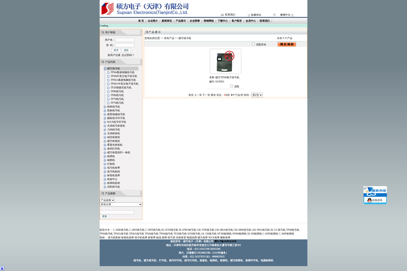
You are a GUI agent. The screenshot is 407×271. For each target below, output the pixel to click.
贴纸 (158, 237)
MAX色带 (214, 237)
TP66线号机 (106, 233)
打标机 (111, 163)
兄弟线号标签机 (116, 125)
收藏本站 (256, 14)
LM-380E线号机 (242, 229)
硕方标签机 (113, 141)
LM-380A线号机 (224, 229)
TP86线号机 (117, 95)
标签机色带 (113, 175)
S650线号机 (193, 233)
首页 (191, 95)
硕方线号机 (113, 68)
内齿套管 (181, 237)
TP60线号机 (292, 229)
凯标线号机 (113, 110)
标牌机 (111, 156)
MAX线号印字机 (116, 121)
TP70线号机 (117, 99)
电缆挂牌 (192, 237)
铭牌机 (111, 160)
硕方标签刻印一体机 (118, 152)
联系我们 (230, 14)
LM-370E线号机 (205, 229)
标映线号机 (113, 106)
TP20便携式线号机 (121, 87)
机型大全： (106, 229)
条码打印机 (113, 148)
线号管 (171, 237)
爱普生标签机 (115, 144)
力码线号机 (113, 129)
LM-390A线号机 (261, 229)
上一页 (198, 95)
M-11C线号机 (278, 229)
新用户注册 (114, 55)
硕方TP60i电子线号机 (227, 77)
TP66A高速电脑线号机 (123, 79)
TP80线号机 (117, 91)
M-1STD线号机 (169, 229)
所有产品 (169, 38)
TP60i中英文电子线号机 (124, 76)
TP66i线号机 (166, 233)
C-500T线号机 (153, 229)
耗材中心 (112, 179)
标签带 (152, 237)
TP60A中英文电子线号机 (124, 83)
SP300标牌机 (224, 233)
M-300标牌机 (254, 233)
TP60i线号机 (152, 233)
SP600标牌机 (239, 233)
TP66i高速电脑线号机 (123, 72)
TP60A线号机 (120, 233)
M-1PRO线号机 (187, 229)
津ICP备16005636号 (225, 241)
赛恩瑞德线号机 (116, 114)
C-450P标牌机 (270, 233)
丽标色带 (225, 237)
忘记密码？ (128, 55)
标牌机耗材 (113, 183)
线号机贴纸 (113, 171)
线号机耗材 (114, 237)
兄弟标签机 (113, 133)
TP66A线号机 (136, 233)
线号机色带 (113, 167)
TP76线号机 (117, 102)
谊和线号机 (113, 186)
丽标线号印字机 (116, 118)
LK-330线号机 (209, 233)
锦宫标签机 (113, 137)
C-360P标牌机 (286, 233)
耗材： (103, 237)
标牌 (164, 237)
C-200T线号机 (137, 229)
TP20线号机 (180, 233)
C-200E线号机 (120, 229)
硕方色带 (203, 237)
